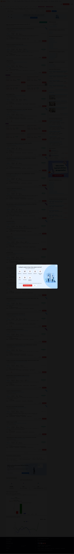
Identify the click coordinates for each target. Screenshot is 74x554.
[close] (56, 266)
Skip (34, 285)
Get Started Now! (27, 285)
